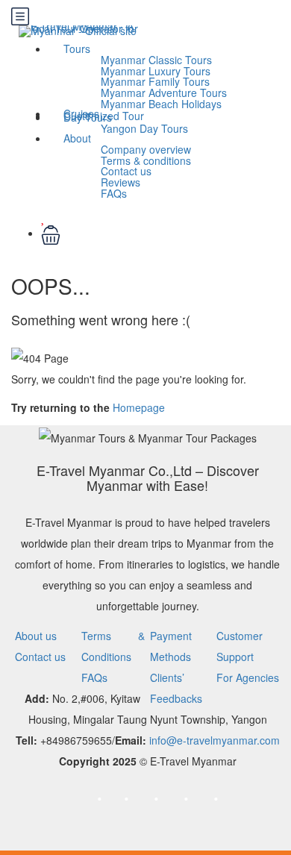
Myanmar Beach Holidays (161, 103)
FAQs (114, 193)
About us (36, 635)
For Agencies (247, 677)
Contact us (40, 656)
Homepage (139, 407)
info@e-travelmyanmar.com (214, 740)
